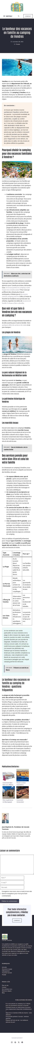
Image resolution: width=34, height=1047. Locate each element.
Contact (4, 987)
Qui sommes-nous (7, 989)
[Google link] (15, 1042)
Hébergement (6, 971)
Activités (4, 967)
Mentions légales (7, 991)
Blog (3, 993)
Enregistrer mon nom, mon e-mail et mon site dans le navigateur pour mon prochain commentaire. (17, 893)
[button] (18, 16)
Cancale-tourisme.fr (17, 1038)
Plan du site (5, 985)
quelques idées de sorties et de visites (14, 325)
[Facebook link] (22, 1042)
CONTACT (28, 16)
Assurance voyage (7, 969)
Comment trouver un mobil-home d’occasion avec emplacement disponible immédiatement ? (19, 1009)
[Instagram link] (12, 1042)
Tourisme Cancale (7, 973)
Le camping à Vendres (9, 179)
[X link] (18, 1042)
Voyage (18, 44)
